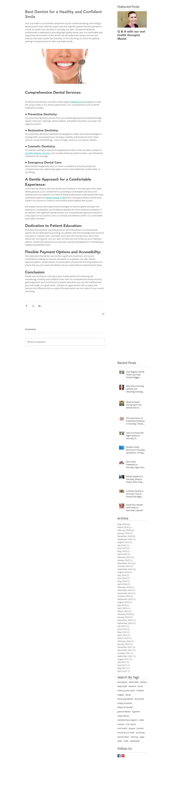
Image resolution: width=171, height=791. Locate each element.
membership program (127, 720)
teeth (119, 741)
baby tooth (122, 686)
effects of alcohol (125, 707)
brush (140, 686)
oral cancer (131, 724)
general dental (124, 711)
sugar (142, 737)
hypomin (136, 711)
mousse (120, 724)
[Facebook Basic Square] (119, 755)
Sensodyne (122, 682)
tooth (126, 741)
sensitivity (140, 732)
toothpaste (135, 741)
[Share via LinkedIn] (39, 306)
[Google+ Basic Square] (123, 755)
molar (141, 720)
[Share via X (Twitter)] (33, 306)
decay (128, 694)
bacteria (132, 686)
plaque (132, 728)
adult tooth (134, 682)
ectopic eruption (124, 703)
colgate (120, 694)
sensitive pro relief (125, 732)
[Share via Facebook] (26, 306)
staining (134, 737)
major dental (123, 716)
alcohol (143, 682)
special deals (123, 737)
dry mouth (139, 699)
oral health (122, 728)
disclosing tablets (125, 699)
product (140, 728)
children (140, 690)
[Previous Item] (122, 19)
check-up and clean (126, 690)
